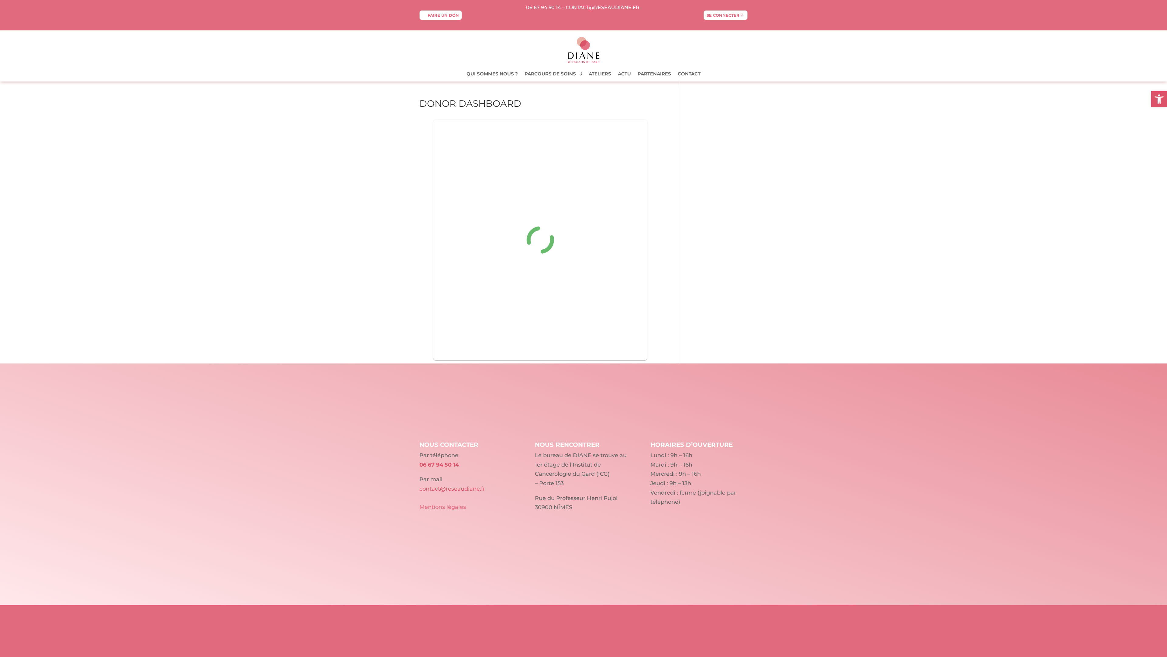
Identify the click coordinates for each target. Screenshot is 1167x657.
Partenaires (654, 74)
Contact (689, 74)
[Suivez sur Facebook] (571, 20)
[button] (1159, 99)
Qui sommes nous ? (492, 74)
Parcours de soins (550, 74)
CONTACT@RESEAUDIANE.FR (602, 7)
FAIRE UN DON (443, 15)
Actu (624, 74)
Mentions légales (442, 507)
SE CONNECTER (723, 15)
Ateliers (600, 74)
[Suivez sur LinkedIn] (583, 20)
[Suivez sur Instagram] (596, 20)
